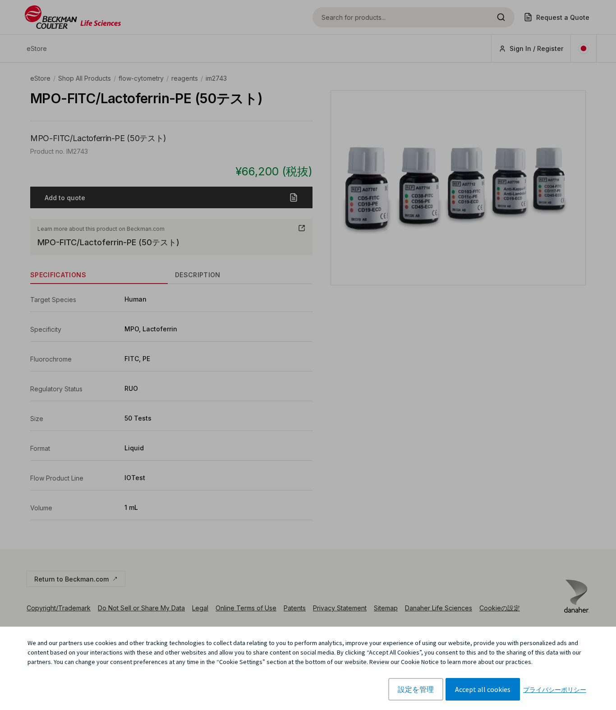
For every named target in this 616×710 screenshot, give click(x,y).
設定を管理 (416, 689)
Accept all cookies (482, 689)
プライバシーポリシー (554, 690)
